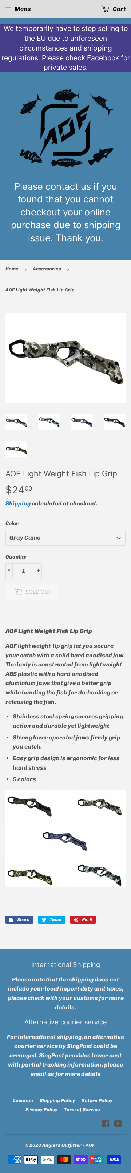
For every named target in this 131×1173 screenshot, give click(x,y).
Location (23, 1100)
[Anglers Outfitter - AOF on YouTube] (118, 1124)
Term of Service (82, 1109)
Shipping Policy (57, 1100)
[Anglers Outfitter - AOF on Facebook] (106, 1124)
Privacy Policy (41, 1109)
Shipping (18, 503)
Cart (119, 8)
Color (12, 523)
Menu (23, 8)
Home (12, 268)
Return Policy (97, 1100)
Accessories (47, 268)
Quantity (16, 557)
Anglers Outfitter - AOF (68, 1145)
